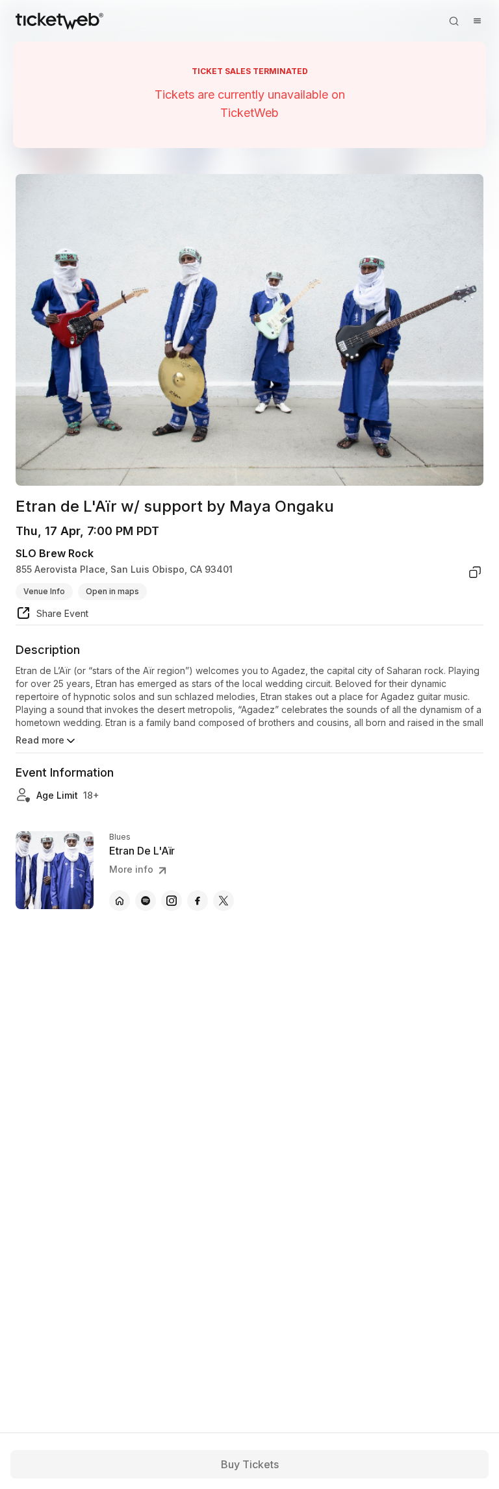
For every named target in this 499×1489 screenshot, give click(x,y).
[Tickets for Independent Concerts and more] (59, 20)
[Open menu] (476, 20)
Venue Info (44, 591)
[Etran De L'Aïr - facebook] (197, 900)
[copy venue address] (475, 572)
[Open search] (453, 20)
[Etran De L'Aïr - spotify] (145, 900)
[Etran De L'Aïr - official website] (119, 900)
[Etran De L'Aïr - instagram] (171, 900)
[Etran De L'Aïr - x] (223, 900)
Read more (40, 739)
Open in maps (112, 591)
